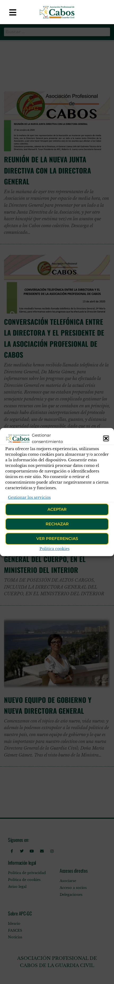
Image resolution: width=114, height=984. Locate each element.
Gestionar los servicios (29, 497)
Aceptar (57, 509)
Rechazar (57, 523)
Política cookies (54, 548)
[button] (106, 438)
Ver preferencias (57, 538)
